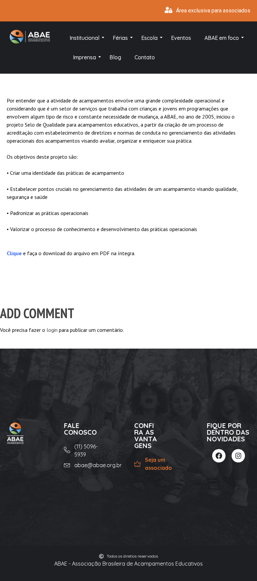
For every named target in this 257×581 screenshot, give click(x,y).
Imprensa (84, 57)
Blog (115, 57)
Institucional (84, 37)
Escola (149, 37)
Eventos (181, 37)
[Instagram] (238, 455)
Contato (145, 57)
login (52, 329)
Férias (120, 37)
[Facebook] (219, 455)
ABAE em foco (221, 37)
